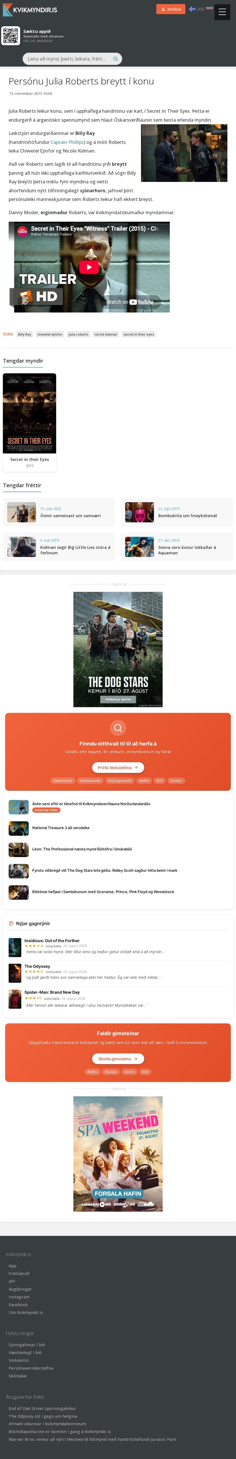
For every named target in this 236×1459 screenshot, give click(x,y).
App (12, 1265)
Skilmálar (18, 1376)
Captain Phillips (67, 142)
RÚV (160, 781)
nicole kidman (106, 334)
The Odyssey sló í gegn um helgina (43, 1416)
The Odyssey (37, 966)
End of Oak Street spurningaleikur (42, 1408)
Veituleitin (19, 1360)
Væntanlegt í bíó (25, 1352)
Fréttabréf (19, 1273)
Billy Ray (24, 334)
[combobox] (72, 58)
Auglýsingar (20, 1289)
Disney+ (176, 781)
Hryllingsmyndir (120, 781)
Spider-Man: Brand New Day (52, 992)
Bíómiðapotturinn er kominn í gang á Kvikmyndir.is (60, 1431)
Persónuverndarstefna (31, 1368)
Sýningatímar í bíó (27, 1344)
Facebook (18, 1304)
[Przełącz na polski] (209, 9)
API (12, 1281)
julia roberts (78, 334)
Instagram (19, 1297)
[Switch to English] (200, 9)
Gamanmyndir (90, 781)
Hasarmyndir (63, 781)
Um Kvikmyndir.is (26, 1312)
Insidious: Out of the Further (52, 940)
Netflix (144, 781)
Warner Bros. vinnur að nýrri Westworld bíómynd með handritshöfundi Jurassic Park (92, 1439)
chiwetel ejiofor (49, 334)
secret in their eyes (138, 334)
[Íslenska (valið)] (192, 9)
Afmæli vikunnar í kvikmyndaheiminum (47, 1423)
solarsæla (53, 946)
